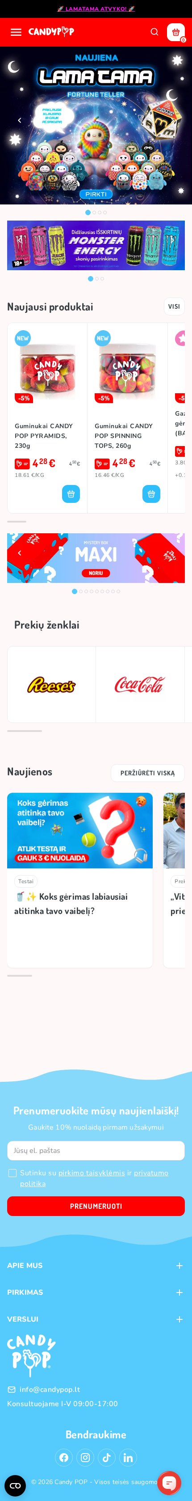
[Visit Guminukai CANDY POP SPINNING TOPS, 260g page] (127, 366)
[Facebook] (64, 1458)
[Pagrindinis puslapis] (52, 32)
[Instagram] (85, 1458)
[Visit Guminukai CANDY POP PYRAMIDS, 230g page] (47, 366)
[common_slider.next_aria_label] (172, 120)
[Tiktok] (107, 1458)
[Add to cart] (71, 494)
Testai (25, 881)
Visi (174, 306)
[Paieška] (154, 32)
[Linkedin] (128, 1458)
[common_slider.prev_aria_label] (19, 120)
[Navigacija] (16, 32)
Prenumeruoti (96, 1206)
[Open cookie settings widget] (15, 1486)
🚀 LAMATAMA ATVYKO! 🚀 (96, 9)
